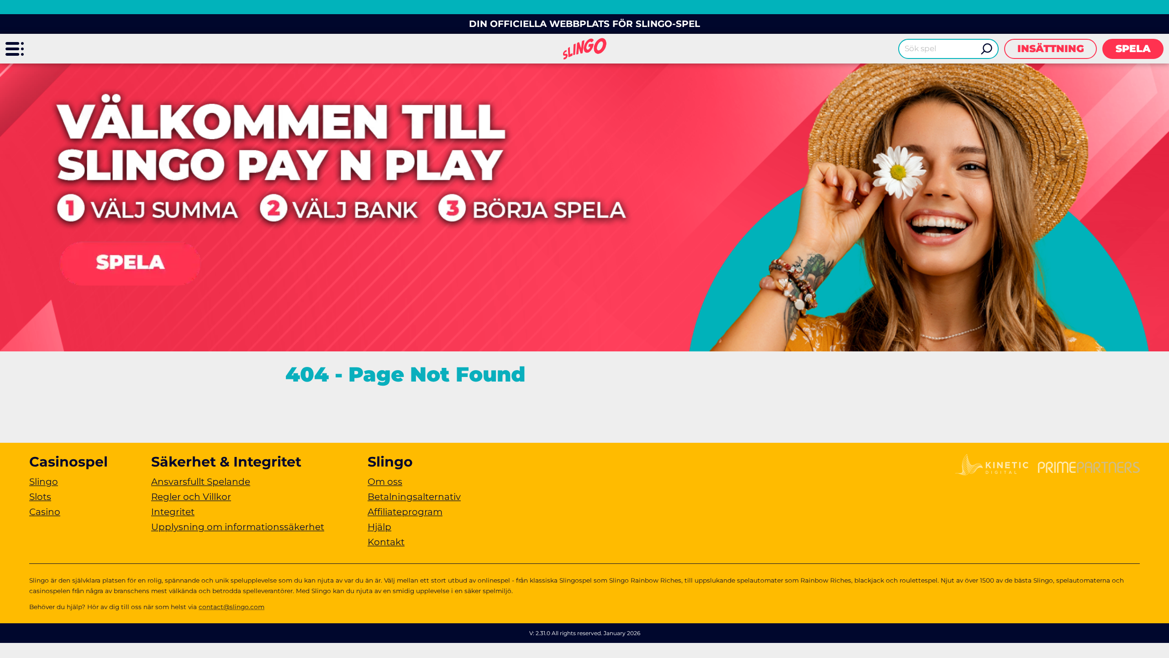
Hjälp (379, 526)
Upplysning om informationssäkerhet (237, 526)
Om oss (385, 481)
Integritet (173, 511)
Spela (1133, 48)
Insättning (1050, 48)
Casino (44, 511)
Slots (40, 496)
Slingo (43, 481)
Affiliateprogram (405, 511)
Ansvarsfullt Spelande (200, 481)
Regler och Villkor (191, 496)
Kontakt (386, 541)
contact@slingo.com (231, 606)
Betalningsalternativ (414, 496)
